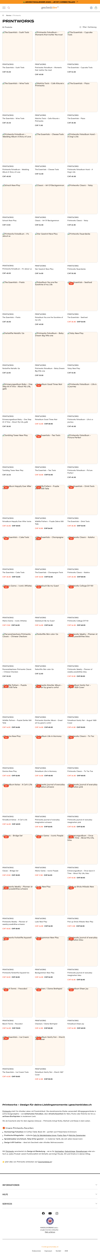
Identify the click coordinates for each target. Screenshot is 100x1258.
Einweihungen (81, 1151)
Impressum (48, 1251)
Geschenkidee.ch (45, 1162)
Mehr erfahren (50, 1232)
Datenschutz (36, 1251)
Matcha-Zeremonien (77, 1135)
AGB (66, 1251)
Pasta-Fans (62, 1135)
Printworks (6, 1111)
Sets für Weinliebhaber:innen (44, 1135)
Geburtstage (70, 1151)
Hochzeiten (59, 1151)
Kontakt (58, 1251)
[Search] (8, 7)
